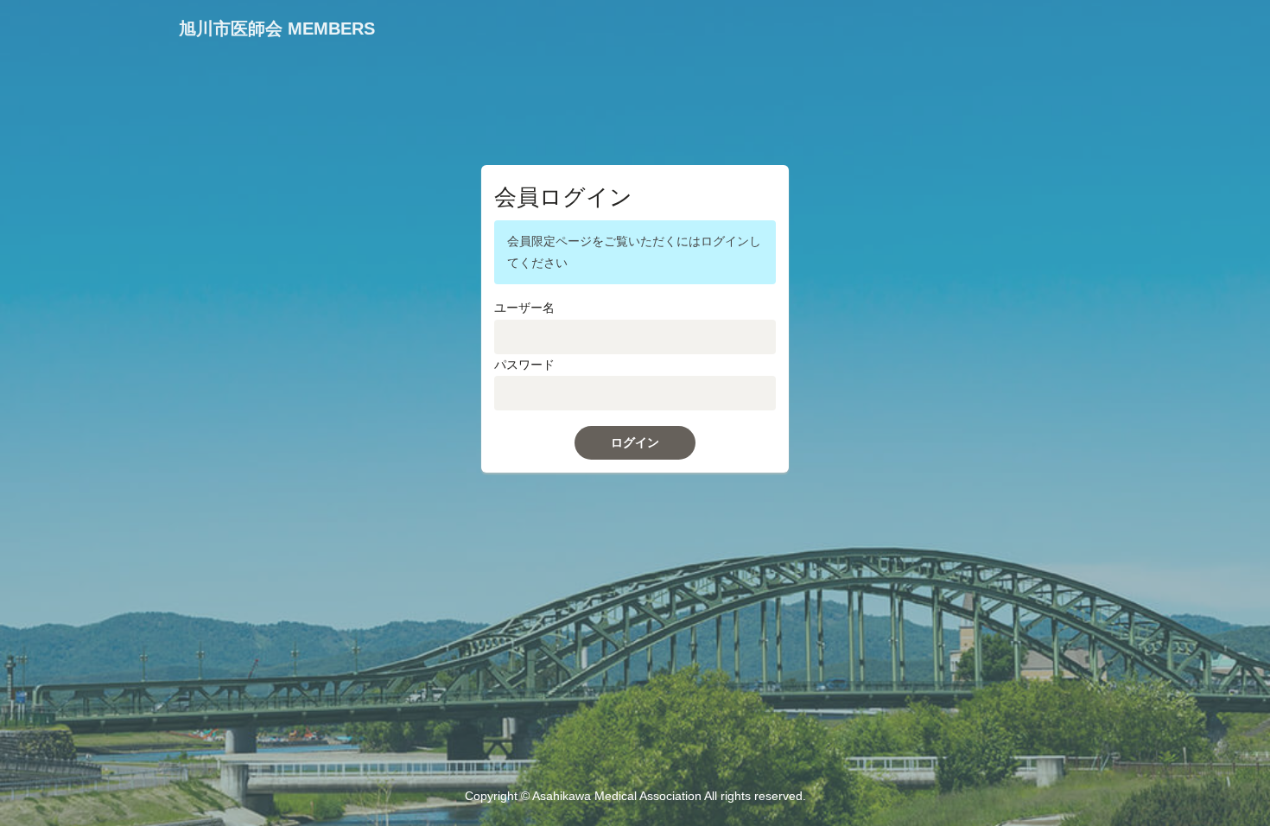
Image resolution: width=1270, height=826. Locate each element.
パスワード (524, 365)
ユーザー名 (524, 308)
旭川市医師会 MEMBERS (277, 28)
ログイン (635, 442)
